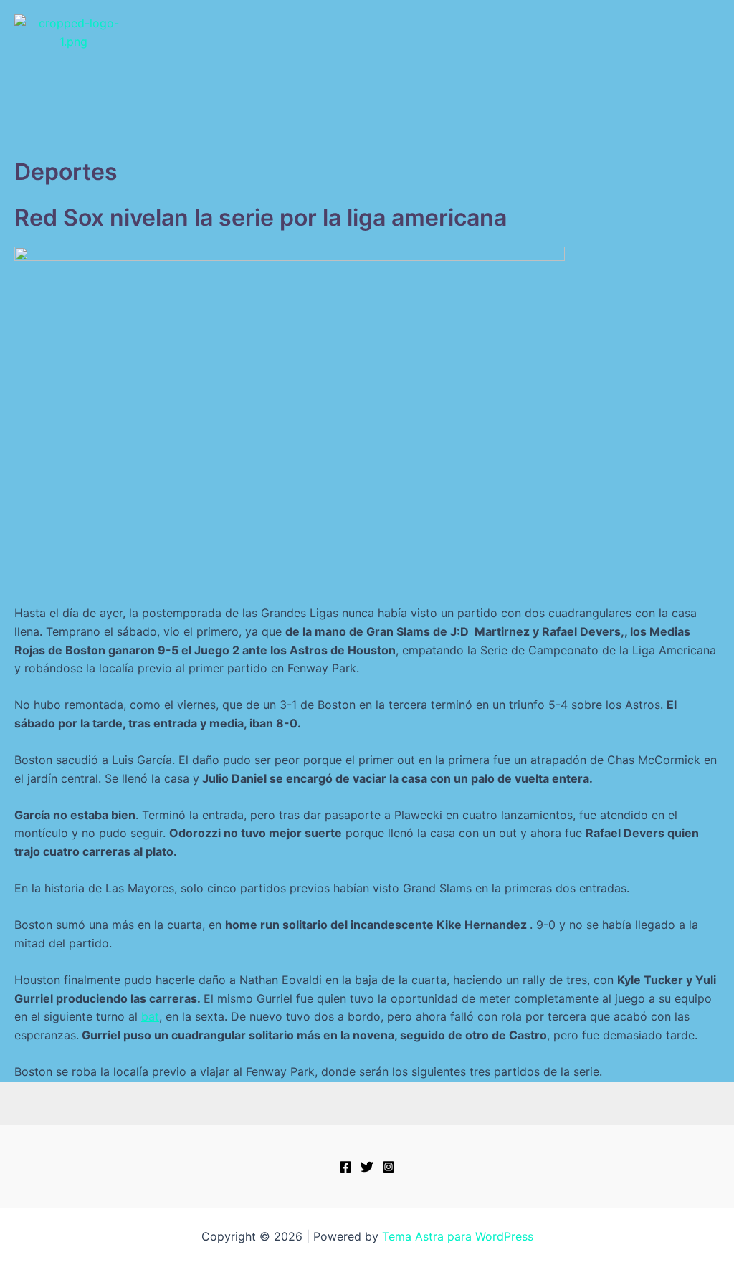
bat (150, 1016)
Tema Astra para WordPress (457, 1236)
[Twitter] (367, 1166)
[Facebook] (345, 1166)
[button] (367, 137)
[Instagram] (388, 1166)
